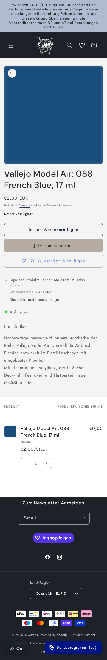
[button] (11, 45)
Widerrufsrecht (84, 634)
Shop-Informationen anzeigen (35, 299)
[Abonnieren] (83, 518)
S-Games (31, 634)
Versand (24, 205)
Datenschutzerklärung (31, 643)
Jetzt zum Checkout (53, 245)
